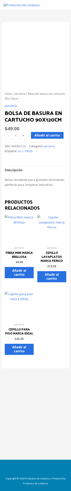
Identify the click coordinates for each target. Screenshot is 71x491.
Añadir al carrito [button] (19, 272)
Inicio (8, 94)
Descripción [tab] (14, 170)
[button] (35, 468)
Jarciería (19, 94)
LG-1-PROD (25, 151)
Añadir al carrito (47, 135)
